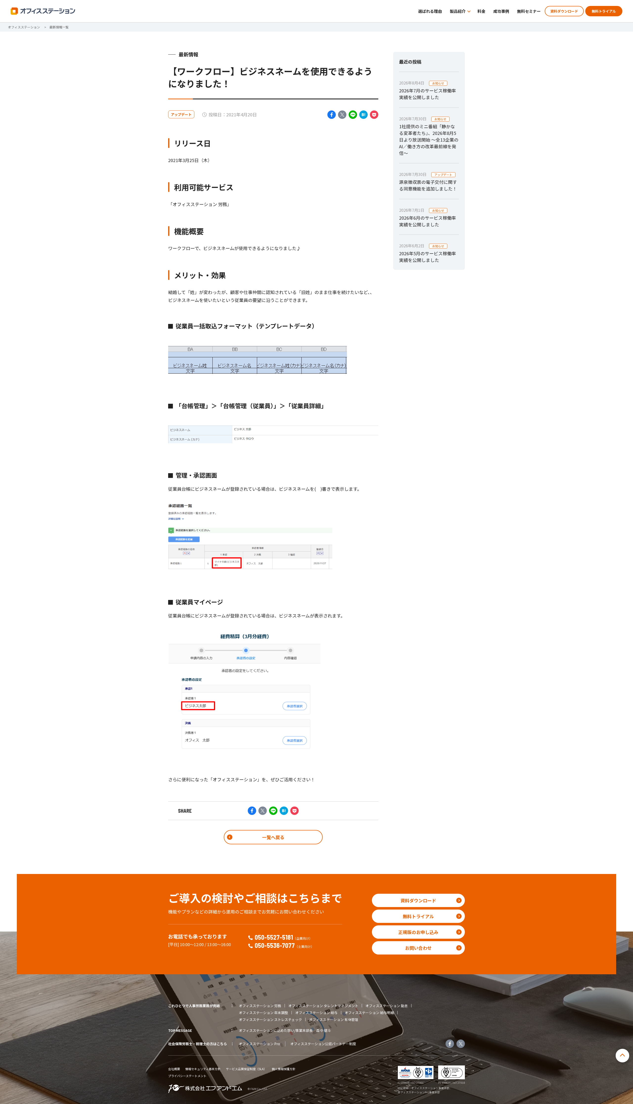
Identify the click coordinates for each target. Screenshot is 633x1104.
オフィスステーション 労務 (260, 1005)
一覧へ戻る (273, 837)
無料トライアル (604, 11)
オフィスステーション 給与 (316, 1012)
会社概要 (174, 1068)
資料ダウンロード (564, 11)
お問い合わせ (418, 948)
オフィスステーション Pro (259, 1043)
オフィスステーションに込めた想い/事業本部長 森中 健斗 (285, 1030)
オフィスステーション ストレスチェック (270, 1019)
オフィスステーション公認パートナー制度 (323, 1043)
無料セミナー (529, 11)
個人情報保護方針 (283, 1068)
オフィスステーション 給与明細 (369, 1012)
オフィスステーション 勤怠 (386, 1005)
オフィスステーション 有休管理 (333, 1019)
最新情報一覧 (59, 27)
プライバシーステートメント (187, 1075)
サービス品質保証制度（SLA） (246, 1068)
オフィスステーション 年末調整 (263, 1012)
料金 (481, 11)
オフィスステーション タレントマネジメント (323, 1005)
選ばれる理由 (430, 11)
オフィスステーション (24, 27)
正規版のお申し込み (418, 932)
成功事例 (501, 11)
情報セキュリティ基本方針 (203, 1068)
